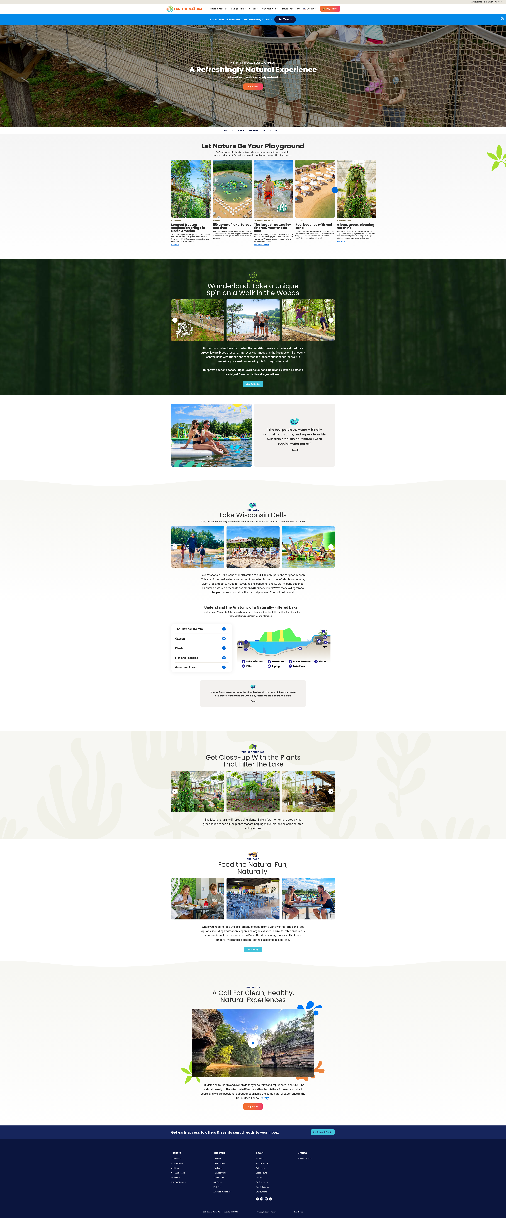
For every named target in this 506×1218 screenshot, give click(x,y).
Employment (261, 1191)
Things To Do (237, 9)
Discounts (175, 1177)
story (265, 1098)
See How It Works (261, 244)
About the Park (262, 1163)
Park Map (217, 1187)
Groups (252, 9)
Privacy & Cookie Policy (266, 1212)
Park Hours (260, 1168)
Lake (241, 130)
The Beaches (219, 1163)
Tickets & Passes (217, 9)
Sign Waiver (488, 2)
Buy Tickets (331, 9)
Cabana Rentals (178, 1173)
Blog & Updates (262, 1187)
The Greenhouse (220, 1173)
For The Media (262, 1182)
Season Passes (177, 1163)
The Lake (217, 1158)
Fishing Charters (178, 1182)
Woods (228, 130)
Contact (259, 1177)
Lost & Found (261, 1173)
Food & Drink (218, 1177)
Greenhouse (257, 130)
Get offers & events (322, 1132)
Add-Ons (175, 1168)
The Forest (218, 1168)
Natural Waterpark (290, 9)
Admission (176, 1158)
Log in (499, 2)
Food (273, 130)
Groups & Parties (305, 1158)
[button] (502, 19)
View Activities (253, 384)
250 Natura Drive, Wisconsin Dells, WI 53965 (220, 1212)
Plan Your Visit (269, 9)
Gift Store (217, 1182)
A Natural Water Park (222, 1191)
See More (175, 244)
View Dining (253, 949)
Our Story (260, 1158)
